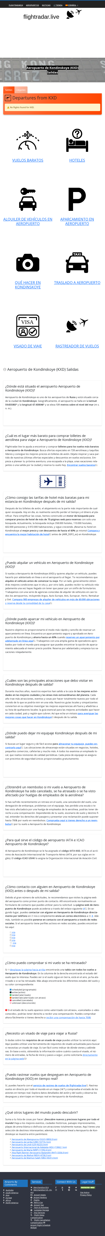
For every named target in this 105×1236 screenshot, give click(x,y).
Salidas (8, 89)
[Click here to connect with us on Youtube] (62, 1187)
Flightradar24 (16, 5)
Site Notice (84, 1192)
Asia (7, 1195)
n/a (13, 932)
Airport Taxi (38, 1205)
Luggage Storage (41, 1210)
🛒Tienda (58, 5)
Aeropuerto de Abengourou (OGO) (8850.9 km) (34, 1139)
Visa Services (39, 1212)
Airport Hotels (39, 1195)
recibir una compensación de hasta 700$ (68, 1017)
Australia (9, 1190)
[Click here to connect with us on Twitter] (76, 1187)
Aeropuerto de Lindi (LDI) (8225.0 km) (29, 1144)
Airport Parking (40, 1197)
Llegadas (20, 89)
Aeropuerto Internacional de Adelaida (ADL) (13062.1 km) (39, 1147)
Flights (36, 1200)
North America (11, 1203)
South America (11, 1192)
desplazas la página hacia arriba (27, 969)
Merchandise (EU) (41, 1187)
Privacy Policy (86, 1195)
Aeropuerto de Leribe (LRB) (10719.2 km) (31, 1142)
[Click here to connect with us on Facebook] (55, 1187)
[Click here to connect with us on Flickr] (69, 1187)
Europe (8, 1198)
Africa (8, 1200)
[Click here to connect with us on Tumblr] (62, 1190)
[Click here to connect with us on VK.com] (76, 1190)
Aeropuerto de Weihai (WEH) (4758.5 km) (31, 1155)
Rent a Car (38, 1202)
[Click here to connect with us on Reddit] (69, 1190)
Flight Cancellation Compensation (40, 1221)
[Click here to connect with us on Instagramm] (56, 1190)
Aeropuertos (32, 5)
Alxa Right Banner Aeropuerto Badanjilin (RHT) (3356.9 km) (39, 1152)
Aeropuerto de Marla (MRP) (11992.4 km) (31, 1150)
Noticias (46, 5)
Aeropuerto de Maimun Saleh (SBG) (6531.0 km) (34, 1157)
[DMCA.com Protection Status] (88, 1188)
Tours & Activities (41, 1207)
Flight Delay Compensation (37, 1216)
